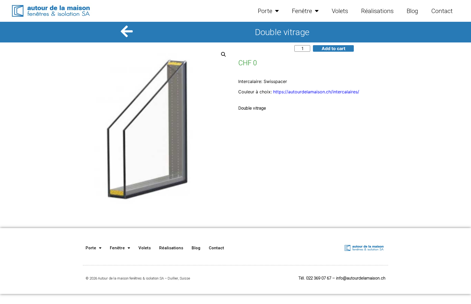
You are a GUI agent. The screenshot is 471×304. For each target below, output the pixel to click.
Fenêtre (302, 10)
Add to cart (333, 48)
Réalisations (377, 10)
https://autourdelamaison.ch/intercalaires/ (316, 91)
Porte (265, 10)
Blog (412, 10)
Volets (340, 10)
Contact (442, 10)
